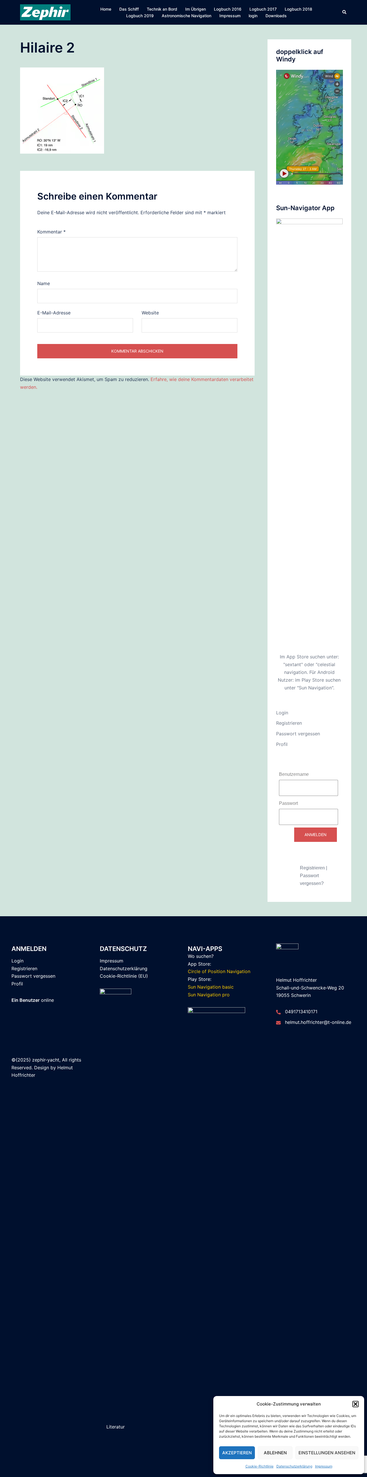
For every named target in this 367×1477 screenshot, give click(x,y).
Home (105, 9)
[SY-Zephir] (45, 12)
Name (43, 283)
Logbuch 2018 (298, 9)
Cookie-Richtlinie (259, 1466)
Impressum (323, 1466)
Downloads (276, 15)
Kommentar (51, 232)
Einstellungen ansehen (326, 1452)
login (253, 15)
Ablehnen (275, 1452)
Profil (282, 744)
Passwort (288, 803)
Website (150, 313)
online (32, 1000)
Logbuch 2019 (140, 15)
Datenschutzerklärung (294, 1466)
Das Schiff (129, 9)
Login (282, 713)
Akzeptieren (237, 1452)
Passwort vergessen (298, 733)
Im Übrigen (195, 9)
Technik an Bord (162, 9)
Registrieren (289, 723)
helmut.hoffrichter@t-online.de (318, 1022)
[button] (355, 1404)
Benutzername (294, 774)
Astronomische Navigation (186, 15)
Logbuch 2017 (263, 9)
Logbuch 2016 (227, 9)
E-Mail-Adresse (54, 313)
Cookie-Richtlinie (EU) (124, 976)
